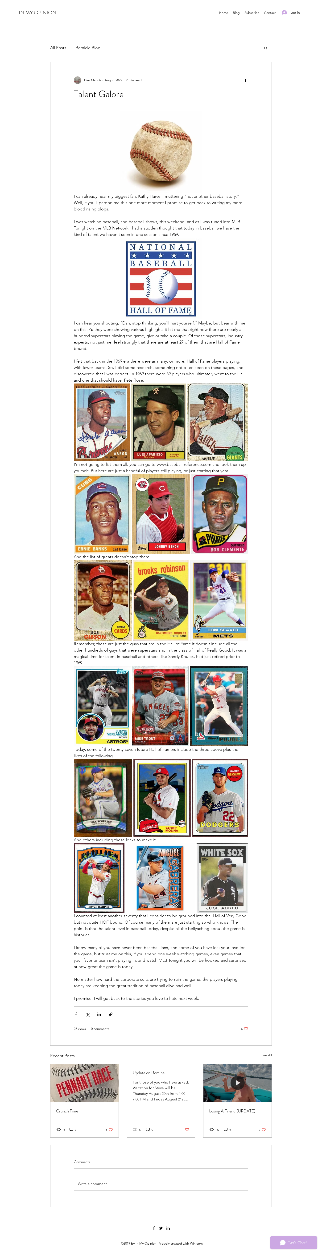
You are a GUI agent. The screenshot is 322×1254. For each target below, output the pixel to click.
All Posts (58, 47)
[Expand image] (102, 422)
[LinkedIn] (168, 1228)
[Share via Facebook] (76, 1014)
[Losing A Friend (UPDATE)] (237, 1083)
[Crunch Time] (84, 1083)
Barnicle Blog (88, 47)
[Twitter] (161, 1228)
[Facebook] (154, 1228)
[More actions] (245, 80)
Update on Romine (149, 1073)
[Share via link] (110, 1014)
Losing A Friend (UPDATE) (232, 1111)
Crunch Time (67, 1111)
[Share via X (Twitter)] (87, 1014)
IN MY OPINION (37, 12)
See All (266, 1055)
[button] (266, 48)
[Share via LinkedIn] (99, 1014)
